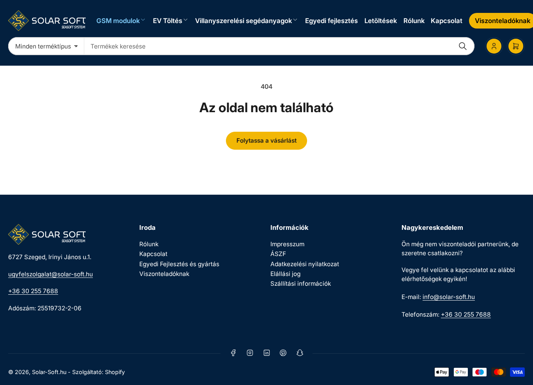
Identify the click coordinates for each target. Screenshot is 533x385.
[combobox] (279, 46)
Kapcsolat (446, 21)
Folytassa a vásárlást (266, 140)
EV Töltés (167, 21)
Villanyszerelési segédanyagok (243, 21)
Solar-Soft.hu (49, 372)
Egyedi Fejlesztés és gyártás (179, 264)
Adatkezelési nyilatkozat (304, 264)
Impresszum (287, 244)
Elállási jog (285, 274)
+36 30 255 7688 (33, 291)
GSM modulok (118, 21)
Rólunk (414, 21)
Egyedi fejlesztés (331, 21)
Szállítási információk (300, 283)
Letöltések (380, 21)
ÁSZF (278, 254)
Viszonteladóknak (164, 274)
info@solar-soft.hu (449, 297)
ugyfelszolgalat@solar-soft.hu (50, 274)
